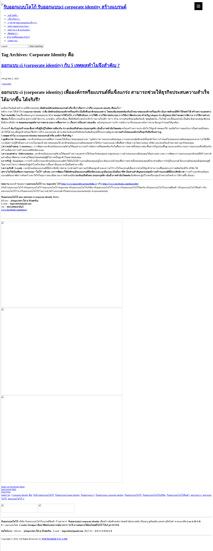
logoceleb (6, 84)
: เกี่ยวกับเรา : (13, 19)
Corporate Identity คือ (22, 495)
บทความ (5, 495)
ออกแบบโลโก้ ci (16, 499)
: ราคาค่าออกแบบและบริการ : (22, 22)
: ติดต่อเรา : (12, 33)
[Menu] (198, 6)
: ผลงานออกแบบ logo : (18, 26)
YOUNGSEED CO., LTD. (55, 539)
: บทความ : (12, 40)
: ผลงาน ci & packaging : (19, 30)
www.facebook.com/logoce (14, 210)
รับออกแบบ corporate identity (109, 495)
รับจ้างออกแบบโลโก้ (43, 495)
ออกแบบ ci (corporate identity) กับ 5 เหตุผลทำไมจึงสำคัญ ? (60, 65)
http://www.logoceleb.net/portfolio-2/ (79, 184)
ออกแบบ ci (196, 495)
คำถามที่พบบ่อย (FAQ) (18, 37)
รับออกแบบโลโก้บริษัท (154, 495)
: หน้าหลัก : (12, 15)
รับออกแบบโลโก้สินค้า (178, 495)
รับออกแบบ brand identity (67, 495)
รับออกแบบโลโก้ (132, 495)
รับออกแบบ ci (87, 495)
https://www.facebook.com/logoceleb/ (120, 184)
